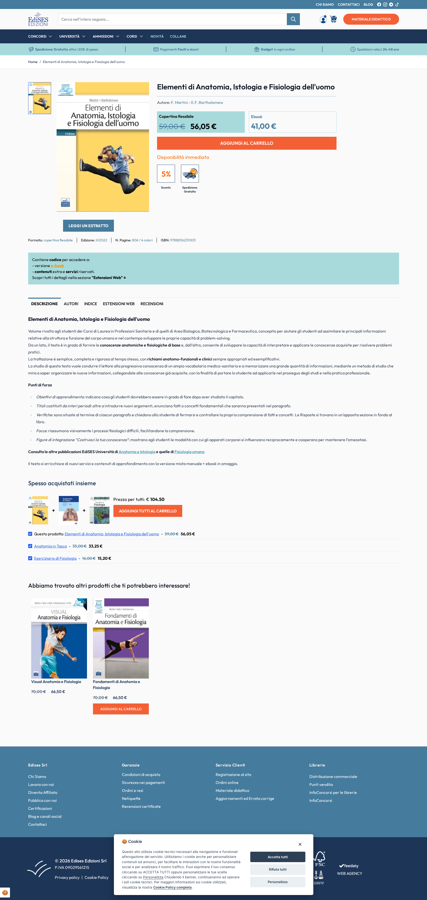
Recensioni (152, 303)
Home (33, 62)
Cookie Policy (96, 877)
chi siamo (325, 4)
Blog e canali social (45, 816)
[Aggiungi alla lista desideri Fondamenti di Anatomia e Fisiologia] (141, 605)
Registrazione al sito (233, 774)
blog (368, 4)
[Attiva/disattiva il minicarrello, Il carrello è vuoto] (334, 19)
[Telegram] (391, 4)
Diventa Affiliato (42, 792)
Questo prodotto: (96, 533)
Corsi (132, 36)
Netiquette (131, 798)
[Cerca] (293, 19)
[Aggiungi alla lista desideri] (141, 90)
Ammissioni (103, 36)
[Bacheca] (323, 19)
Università (69, 36)
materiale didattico (371, 19)
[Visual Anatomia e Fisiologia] (59, 638)
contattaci (349, 4)
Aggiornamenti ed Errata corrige (245, 798)
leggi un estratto (88, 225)
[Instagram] (385, 4)
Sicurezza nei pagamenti (143, 782)
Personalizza (278, 882)
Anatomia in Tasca (50, 546)
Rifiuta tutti (277, 869)
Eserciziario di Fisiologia (55, 558)
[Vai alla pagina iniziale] (38, 19)
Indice (90, 303)
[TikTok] (397, 4)
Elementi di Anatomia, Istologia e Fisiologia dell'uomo (84, 62)
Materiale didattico (232, 790)
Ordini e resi (132, 790)
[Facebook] (379, 4)
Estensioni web (119, 303)
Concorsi (37, 36)
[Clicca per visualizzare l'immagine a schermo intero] (103, 147)
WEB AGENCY (349, 873)
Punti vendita (321, 784)
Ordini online (227, 782)
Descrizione (44, 303)
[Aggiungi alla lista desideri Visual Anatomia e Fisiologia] (79, 605)
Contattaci (37, 824)
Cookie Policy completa (172, 887)
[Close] (300, 844)
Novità (157, 36)
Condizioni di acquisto (141, 774)
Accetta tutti (278, 857)
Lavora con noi (41, 784)
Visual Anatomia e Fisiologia (56, 681)
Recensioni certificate (141, 806)
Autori (71, 303)
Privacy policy (67, 877)
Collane (178, 36)
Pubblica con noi (42, 800)
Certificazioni (40, 808)
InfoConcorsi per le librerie (333, 792)
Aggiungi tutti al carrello (148, 510)
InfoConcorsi (320, 800)
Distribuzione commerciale (333, 776)
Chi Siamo (37, 776)
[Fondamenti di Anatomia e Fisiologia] (121, 638)
